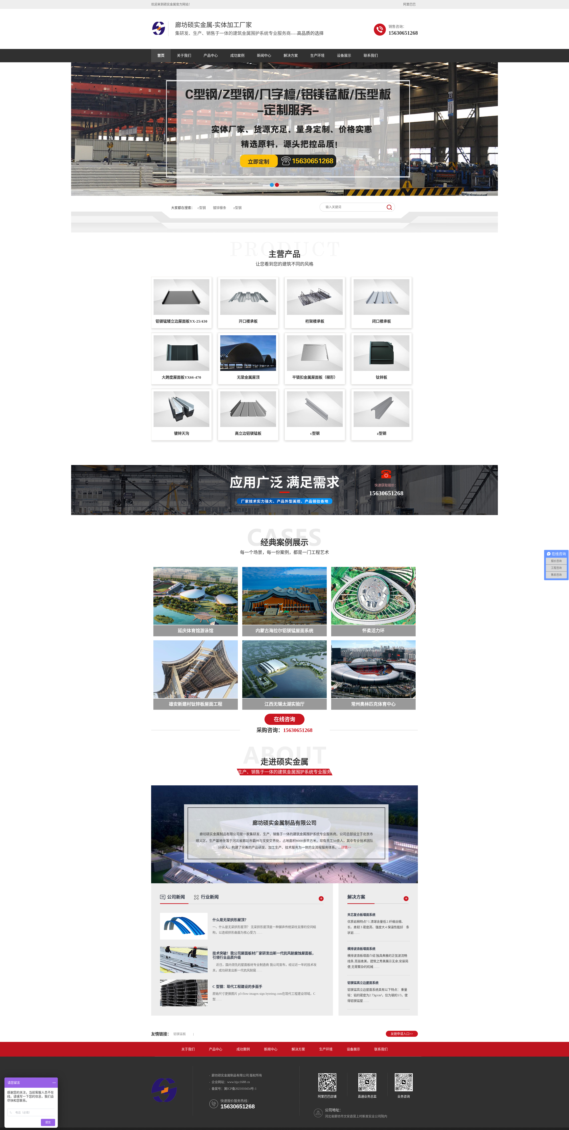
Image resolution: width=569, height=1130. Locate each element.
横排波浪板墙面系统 (361, 948)
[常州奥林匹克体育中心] (373, 669)
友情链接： (161, 1034)
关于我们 (184, 55)
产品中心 (211, 55)
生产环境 (317, 55)
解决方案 (291, 55)
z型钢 (237, 208)
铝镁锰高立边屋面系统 (363, 982)
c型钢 (202, 208)
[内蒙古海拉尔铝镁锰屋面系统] (284, 596)
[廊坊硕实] (164, 1103)
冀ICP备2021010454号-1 (240, 1088)
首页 (160, 55)
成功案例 (237, 55)
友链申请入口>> (402, 1033)
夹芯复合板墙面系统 (361, 914)
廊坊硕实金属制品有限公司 (284, 823)
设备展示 (344, 55)
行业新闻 (210, 897)
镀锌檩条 (219, 208)
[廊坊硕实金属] (158, 34)
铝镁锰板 (179, 1034)
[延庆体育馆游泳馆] (195, 596)
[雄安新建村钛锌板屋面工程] (195, 669)
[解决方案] (406, 900)
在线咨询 (284, 719)
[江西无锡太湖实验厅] (284, 669)
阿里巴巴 (409, 4)
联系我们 (371, 55)
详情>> (346, 847)
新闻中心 (264, 55)
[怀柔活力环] (373, 596)
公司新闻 (176, 897)
